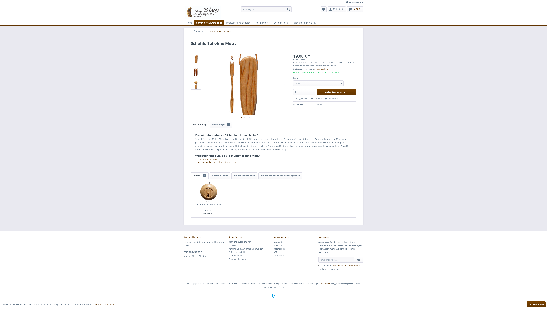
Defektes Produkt (237, 252)
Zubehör (199, 175)
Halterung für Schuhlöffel (208, 204)
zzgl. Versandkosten (322, 69)
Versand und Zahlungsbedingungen (246, 248)
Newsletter (279, 242)
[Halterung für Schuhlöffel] (209, 192)
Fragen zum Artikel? (207, 159)
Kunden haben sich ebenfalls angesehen (280, 175)
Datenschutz (279, 248)
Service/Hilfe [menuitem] (354, 2)
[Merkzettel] (324, 9)
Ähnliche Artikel (220, 175)
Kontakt (232, 245)
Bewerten (333, 98)
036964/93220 (193, 252)
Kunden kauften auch (244, 175)
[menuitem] (266, 9)
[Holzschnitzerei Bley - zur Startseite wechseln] (203, 12)
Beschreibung (199, 124)
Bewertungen (220, 124)
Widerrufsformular (238, 259)
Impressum (279, 255)
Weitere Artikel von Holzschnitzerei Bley (216, 162)
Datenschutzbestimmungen (346, 265)
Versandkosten (324, 283)
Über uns (278, 245)
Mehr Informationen (104, 304)
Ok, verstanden (536, 304)
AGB (275, 252)
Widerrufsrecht (236, 255)
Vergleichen (302, 98)
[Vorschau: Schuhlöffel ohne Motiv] (196, 59)
